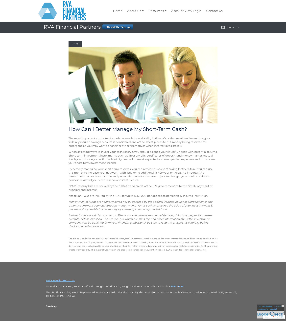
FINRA (174, 286)
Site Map (51, 306)
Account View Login (186, 11)
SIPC (181, 286)
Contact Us (214, 11)
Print (75, 43)
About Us (134, 11)
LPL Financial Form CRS (60, 280)
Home (117, 11)
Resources (156, 11)
